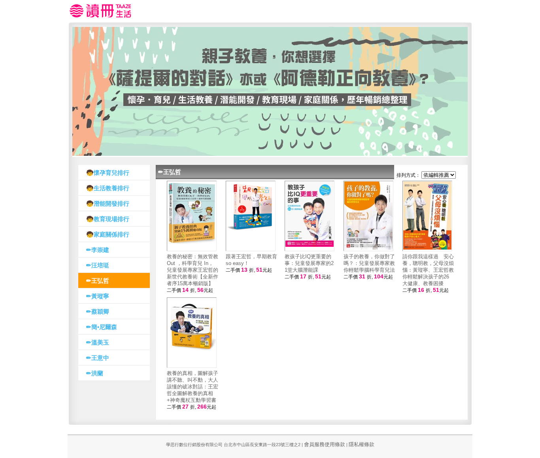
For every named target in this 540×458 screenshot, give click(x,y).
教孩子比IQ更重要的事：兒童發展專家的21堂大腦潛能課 (309, 263)
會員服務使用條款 (324, 444)
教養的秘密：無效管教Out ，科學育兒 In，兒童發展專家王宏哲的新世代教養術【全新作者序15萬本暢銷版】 (192, 270)
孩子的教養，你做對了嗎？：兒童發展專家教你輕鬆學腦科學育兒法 (369, 263)
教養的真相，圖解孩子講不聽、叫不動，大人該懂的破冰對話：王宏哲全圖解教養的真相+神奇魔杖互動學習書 (192, 386)
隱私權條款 (361, 444)
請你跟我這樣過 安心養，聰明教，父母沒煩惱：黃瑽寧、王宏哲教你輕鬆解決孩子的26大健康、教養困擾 (428, 270)
